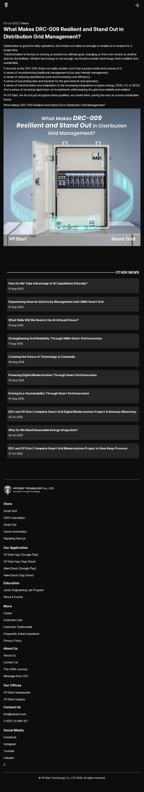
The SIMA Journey (16, 669)
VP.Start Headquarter (17, 692)
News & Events (13, 597)
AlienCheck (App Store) (19, 575)
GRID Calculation (14, 518)
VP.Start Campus (14, 699)
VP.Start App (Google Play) (21, 554)
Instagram (10, 744)
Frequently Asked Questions (21, 634)
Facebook (10, 737)
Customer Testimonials (18, 627)
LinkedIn (9, 758)
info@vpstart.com (15, 714)
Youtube (9, 751)
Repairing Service (15, 538)
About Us (10, 655)
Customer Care (13, 620)
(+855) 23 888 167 (16, 721)
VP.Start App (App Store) (20, 561)
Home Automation (15, 531)
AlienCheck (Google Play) (20, 568)
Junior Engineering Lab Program (24, 590)
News (25, 23)
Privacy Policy (13, 640)
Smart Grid (10, 511)
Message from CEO (16, 676)
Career (8, 613)
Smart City (10, 524)
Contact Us (11, 662)
